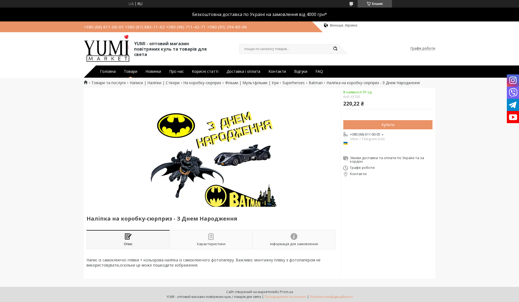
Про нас (176, 71)
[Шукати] (335, 49)
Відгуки (300, 71)
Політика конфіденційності (331, 296)
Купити (387, 124)
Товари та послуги (108, 82)
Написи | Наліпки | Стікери (154, 82)
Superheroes (293, 82)
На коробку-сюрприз (202, 82)
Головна (108, 71)
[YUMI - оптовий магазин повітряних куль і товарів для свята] (106, 48)
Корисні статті (205, 71)
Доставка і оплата (243, 71)
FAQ (319, 71)
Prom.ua (286, 292)
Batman (316, 82)
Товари (130, 71)
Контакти (277, 71)
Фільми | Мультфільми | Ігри (252, 82)
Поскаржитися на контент (285, 296)
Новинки (153, 71)
